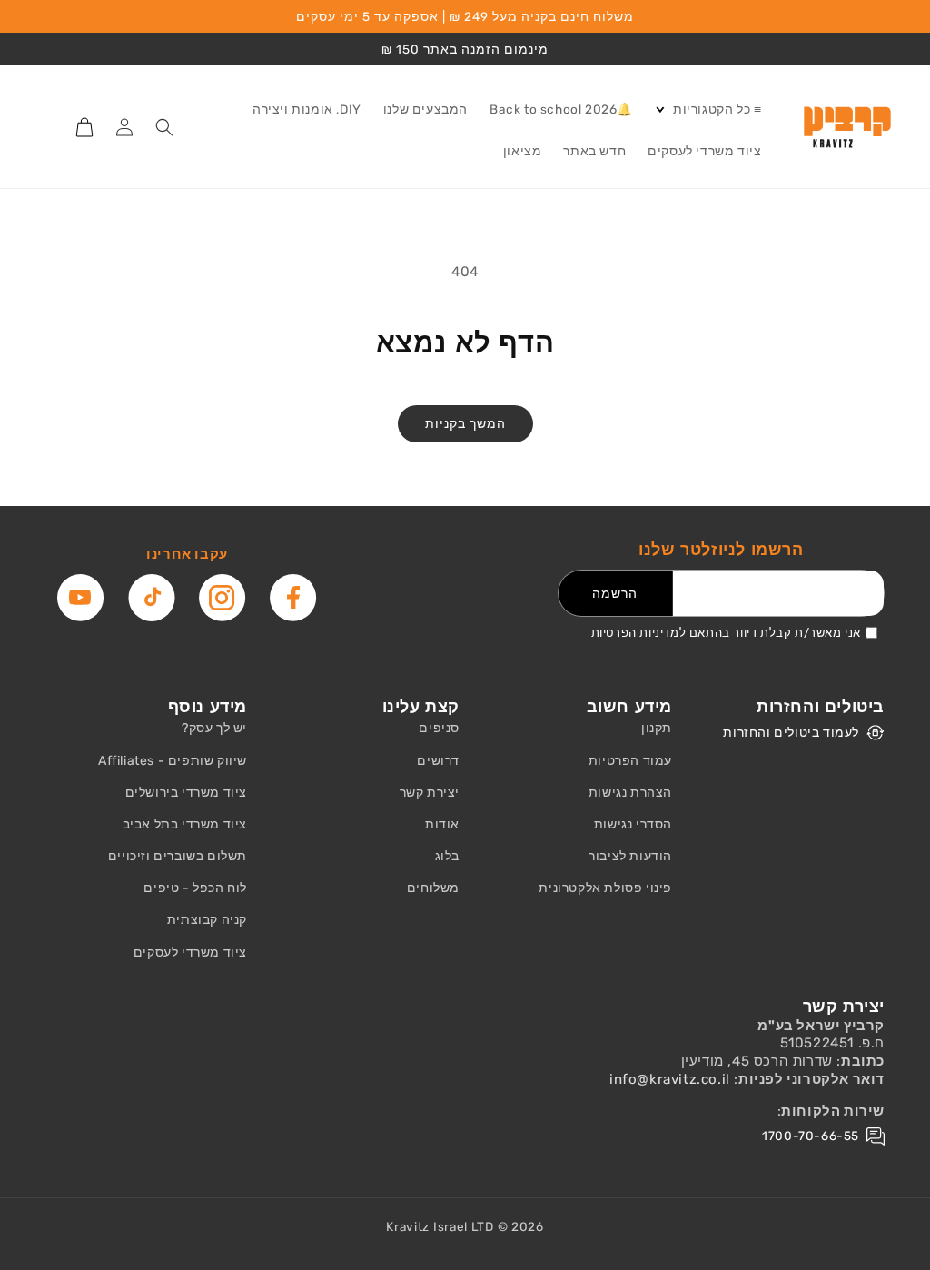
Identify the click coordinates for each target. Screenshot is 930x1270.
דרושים (438, 761)
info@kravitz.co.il (669, 1079)
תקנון (656, 728)
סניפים (439, 728)
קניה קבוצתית (207, 920)
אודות (442, 824)
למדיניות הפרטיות (639, 633)
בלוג (447, 856)
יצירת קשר (430, 792)
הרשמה (615, 593)
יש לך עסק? (214, 728)
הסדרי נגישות (633, 824)
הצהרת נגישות (630, 792)
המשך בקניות (465, 423)
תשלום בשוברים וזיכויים (177, 856)
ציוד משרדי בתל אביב (185, 824)
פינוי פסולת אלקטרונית (605, 888)
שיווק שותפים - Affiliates (172, 761)
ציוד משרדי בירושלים (186, 792)
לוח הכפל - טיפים (195, 888)
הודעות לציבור (630, 856)
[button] (708, 110)
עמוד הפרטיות (630, 761)
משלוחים (433, 888)
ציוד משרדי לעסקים (190, 952)
